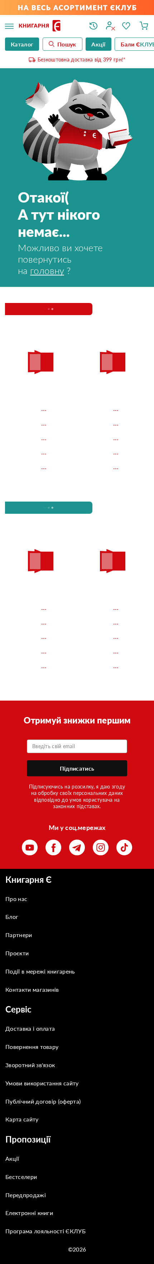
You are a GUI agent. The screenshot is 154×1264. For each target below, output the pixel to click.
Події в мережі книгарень (40, 971)
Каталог (22, 44)
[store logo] (49, 26)
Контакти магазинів (32, 989)
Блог (11, 916)
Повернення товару (31, 1046)
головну (47, 270)
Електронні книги (29, 1212)
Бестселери (21, 1176)
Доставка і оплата (30, 1028)
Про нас (16, 898)
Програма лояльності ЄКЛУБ (45, 1231)
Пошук (66, 44)
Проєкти (17, 953)
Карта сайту (22, 1119)
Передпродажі (25, 1194)
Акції (12, 1158)
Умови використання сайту (42, 1083)
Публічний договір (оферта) (43, 1101)
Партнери (18, 934)
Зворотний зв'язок (30, 1064)
